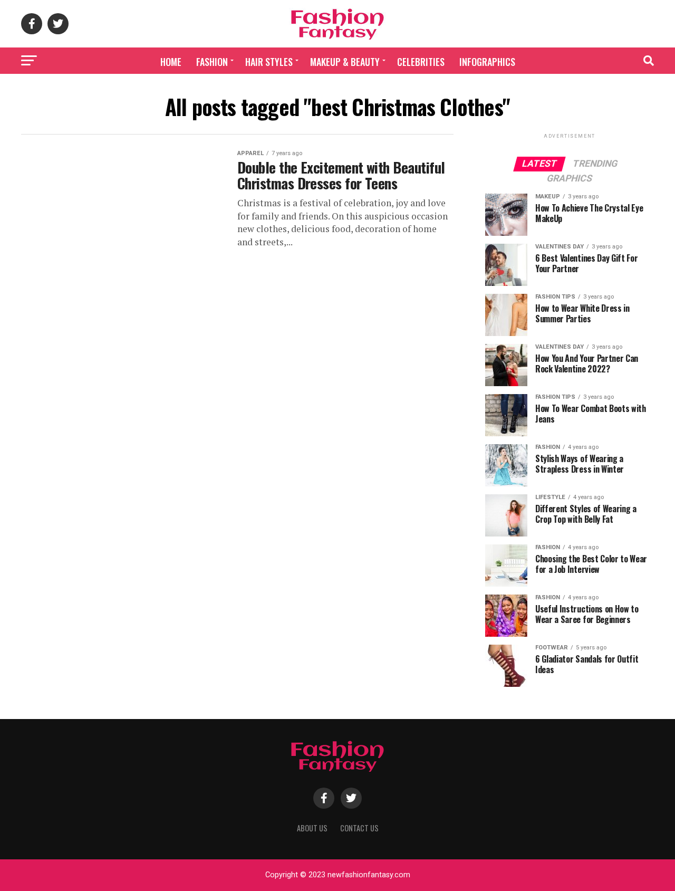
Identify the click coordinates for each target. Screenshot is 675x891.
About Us (312, 827)
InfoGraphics (487, 62)
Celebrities (421, 62)
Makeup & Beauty (345, 62)
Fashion (212, 62)
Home (170, 62)
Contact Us (359, 827)
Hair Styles (269, 62)
